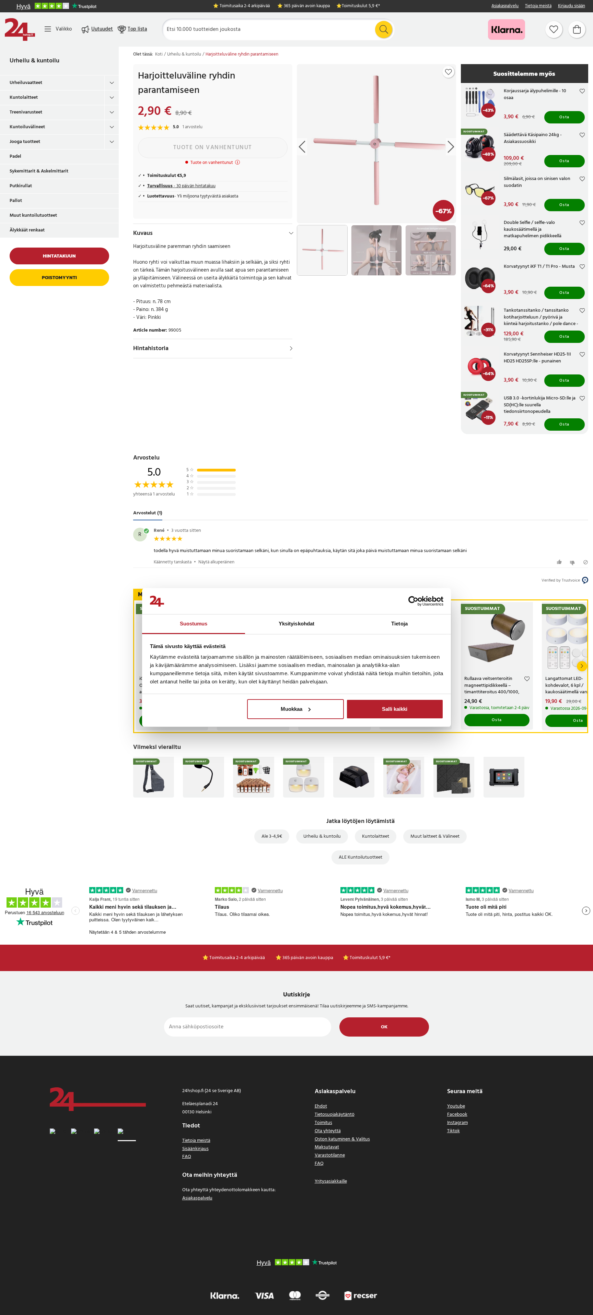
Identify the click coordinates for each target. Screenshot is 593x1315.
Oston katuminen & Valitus (342, 1139)
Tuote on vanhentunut (212, 147)
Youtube (456, 1106)
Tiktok (453, 1131)
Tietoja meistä (538, 6)
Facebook (457, 1115)
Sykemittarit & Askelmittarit (39, 171)
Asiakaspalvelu (505, 6)
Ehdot (321, 1106)
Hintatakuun (59, 256)
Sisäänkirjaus (195, 1149)
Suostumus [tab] (194, 623)
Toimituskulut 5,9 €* (361, 6)
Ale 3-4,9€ (271, 836)
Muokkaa (291, 709)
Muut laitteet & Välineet (435, 836)
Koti (159, 54)
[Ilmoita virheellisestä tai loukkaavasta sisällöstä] (585, 562)
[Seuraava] (582, 666)
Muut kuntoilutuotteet (33, 215)
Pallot (16, 201)
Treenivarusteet (26, 112)
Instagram (457, 1123)
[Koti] (20, 29)
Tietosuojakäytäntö (334, 1115)
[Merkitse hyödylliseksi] (560, 562)
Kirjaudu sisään (571, 6)
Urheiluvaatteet (26, 83)
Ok (384, 1027)
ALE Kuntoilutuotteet (360, 857)
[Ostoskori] (576, 29)
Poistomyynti (59, 277)
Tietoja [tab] (399, 623)
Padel (15, 156)
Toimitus (323, 1123)
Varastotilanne (330, 1155)
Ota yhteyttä (328, 1131)
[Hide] (291, 233)
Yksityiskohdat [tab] (296, 623)
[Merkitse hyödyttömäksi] (573, 562)
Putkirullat (21, 186)
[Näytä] (291, 348)
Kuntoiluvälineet (27, 127)
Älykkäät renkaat (27, 230)
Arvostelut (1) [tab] (147, 513)
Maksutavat (327, 1147)
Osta (564, 117)
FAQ (186, 1157)
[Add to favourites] (448, 72)
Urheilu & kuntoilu (34, 61)
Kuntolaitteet (24, 97)
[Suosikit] (553, 29)
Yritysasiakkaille (331, 1181)
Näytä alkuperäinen (216, 562)
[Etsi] (383, 29)
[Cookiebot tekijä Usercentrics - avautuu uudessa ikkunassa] (413, 601)
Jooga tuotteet (25, 142)
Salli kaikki (394, 709)
